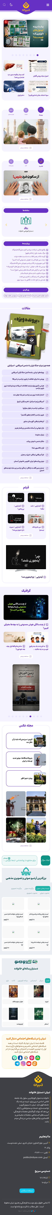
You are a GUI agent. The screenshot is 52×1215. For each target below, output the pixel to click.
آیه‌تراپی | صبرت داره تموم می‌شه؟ (16, 529)
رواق (26, 228)
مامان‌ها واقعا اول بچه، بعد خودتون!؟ (15, 648)
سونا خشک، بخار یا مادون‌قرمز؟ (38, 95)
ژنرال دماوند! (39, 434)
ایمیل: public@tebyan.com (35, 1157)
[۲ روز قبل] (26, 131)
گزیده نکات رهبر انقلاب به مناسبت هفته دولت (29, 256)
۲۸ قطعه (32, 920)
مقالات (26, 308)
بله (14, 1057)
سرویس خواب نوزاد (10, 295)
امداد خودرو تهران (24, 295)
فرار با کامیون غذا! (38, 448)
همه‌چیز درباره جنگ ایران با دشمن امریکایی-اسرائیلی (28, 365)
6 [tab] (20, 55)
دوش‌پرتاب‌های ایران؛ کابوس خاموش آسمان (29, 461)
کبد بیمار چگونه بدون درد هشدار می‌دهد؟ (16, 76)
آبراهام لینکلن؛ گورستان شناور (34, 421)
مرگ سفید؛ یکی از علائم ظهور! (35, 253)
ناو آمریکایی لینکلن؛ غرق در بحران (32, 454)
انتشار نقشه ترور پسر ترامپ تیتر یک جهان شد (28, 394)
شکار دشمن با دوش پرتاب (35, 441)
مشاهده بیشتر (24, 148)
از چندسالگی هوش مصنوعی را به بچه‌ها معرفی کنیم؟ (26, 626)
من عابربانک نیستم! (38, 529)
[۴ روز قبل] (16, 497)
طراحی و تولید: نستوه (24, 1211)
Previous (46, 34)
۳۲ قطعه (32, 948)
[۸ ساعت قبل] (38, 66)
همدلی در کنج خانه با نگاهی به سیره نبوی (31, 280)
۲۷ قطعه (6, 948)
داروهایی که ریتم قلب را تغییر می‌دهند (32, 276)
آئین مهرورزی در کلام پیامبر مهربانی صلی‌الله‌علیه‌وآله (27, 263)
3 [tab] (30, 55)
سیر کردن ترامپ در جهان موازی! (33, 408)
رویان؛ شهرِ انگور (26, 778)
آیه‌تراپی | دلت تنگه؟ (37, 507)
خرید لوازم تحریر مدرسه (40, 295)
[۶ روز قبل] (36, 518)
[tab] (40, 112)
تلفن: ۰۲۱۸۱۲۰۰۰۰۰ (41, 1152)
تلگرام (17, 1063)
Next (6, 34)
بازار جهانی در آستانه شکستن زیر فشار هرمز (29, 428)
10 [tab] (9, 716)
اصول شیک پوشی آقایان (40, 76)
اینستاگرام (23, 1063)
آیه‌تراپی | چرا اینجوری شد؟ (32, 577)
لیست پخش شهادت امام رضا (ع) (39, 943)
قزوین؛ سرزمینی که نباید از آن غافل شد (22, 741)
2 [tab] (34, 55)
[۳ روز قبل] (36, 497)
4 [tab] (27, 55)
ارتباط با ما (44, 1177)
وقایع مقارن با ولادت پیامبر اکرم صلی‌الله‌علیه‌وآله (28, 249)
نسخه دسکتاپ (27, 1190)
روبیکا (26, 1057)
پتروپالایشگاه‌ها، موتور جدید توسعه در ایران (22, 760)
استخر (46, 1024)
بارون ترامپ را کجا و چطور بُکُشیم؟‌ (32, 414)
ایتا (34, 1063)
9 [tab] (12, 716)
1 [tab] (37, 55)
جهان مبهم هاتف (17, 1001)
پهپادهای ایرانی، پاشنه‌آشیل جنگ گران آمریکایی (27, 372)
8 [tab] (12, 55)
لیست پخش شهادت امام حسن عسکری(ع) (13, 915)
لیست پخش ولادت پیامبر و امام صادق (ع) (38, 915)
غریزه (46, 1001)
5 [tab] (23, 55)
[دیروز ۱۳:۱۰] (26, 33)
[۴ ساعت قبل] (40, 741)
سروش (20, 1057)
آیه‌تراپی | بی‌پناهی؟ (19, 507)
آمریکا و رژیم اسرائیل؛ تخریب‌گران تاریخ (30, 401)
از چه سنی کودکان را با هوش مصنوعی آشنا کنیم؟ (28, 260)
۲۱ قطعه (6, 920)
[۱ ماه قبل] (26, 182)
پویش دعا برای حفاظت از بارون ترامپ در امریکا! (28, 379)
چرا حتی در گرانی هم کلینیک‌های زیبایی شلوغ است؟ (27, 270)
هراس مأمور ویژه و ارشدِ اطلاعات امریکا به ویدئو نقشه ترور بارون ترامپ (24, 387)
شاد (37, 1057)
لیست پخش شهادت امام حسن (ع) (13, 943)
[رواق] (26, 220)
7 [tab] (16, 55)
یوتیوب (28, 1063)
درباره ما (45, 1182)
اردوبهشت (20, 1024)
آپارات (31, 1057)
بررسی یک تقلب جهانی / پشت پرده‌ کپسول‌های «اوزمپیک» (26, 266)
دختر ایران (21, 95)
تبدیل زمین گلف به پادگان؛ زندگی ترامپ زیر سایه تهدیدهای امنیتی (24, 469)
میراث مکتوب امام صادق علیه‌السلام (33, 273)
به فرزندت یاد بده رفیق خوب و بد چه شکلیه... (38, 648)
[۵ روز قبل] (16, 518)
